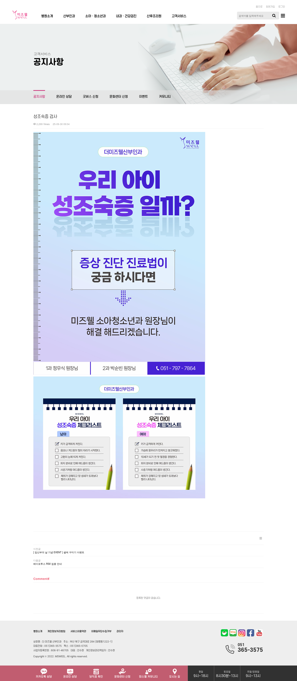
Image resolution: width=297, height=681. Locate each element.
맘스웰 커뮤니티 (148, 676)
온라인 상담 (64, 97)
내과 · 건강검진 (126, 16)
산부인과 (69, 16)
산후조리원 (154, 16)
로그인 (281, 6)
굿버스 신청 (90, 97)
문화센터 (122, 676)
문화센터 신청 (118, 97)
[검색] (274, 15)
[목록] (261, 538)
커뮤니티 (165, 97)
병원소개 (47, 16)
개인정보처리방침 (56, 631)
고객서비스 (179, 16)
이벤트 (143, 97)
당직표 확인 (96, 676)
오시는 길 (174, 676)
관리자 (120, 631)
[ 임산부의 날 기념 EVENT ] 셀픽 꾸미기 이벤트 (58, 552)
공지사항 (39, 97)
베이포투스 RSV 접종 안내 (47, 563)
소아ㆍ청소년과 (95, 16)
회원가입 (270, 6)
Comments (41, 578)
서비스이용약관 (78, 631)
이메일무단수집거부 (101, 631)
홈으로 (259, 6)
